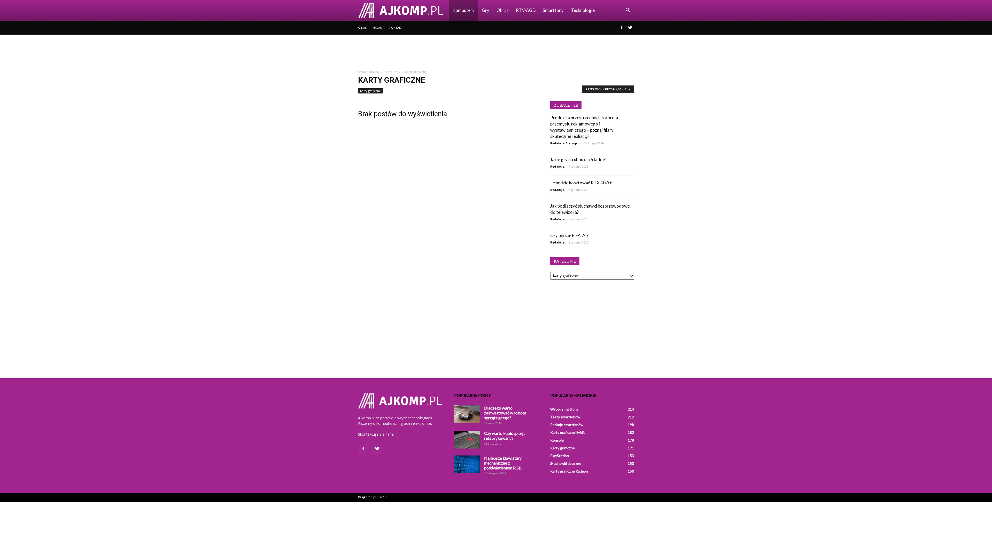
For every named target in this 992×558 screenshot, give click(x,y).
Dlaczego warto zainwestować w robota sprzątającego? (505, 412)
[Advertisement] (496, 52)
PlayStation (559, 455)
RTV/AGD (526, 10)
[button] (628, 10)
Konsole (557, 440)
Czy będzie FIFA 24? (569, 235)
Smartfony (553, 10)
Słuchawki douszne (565, 463)
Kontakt (396, 27)
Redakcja (557, 166)
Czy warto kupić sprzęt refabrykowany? (504, 436)
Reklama (377, 27)
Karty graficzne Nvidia (567, 432)
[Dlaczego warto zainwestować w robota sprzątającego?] (467, 414)
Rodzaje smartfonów (566, 424)
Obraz (503, 10)
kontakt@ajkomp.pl (412, 434)
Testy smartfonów (565, 417)
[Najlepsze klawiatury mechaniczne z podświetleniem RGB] (467, 464)
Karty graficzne (370, 91)
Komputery (463, 10)
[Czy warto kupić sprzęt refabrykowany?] (467, 440)
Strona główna (368, 72)
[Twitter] (630, 28)
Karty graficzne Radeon (569, 471)
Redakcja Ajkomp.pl (565, 143)
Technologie (583, 10)
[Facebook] (621, 28)
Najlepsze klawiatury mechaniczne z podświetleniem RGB (503, 462)
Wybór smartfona (564, 409)
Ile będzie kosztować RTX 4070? (581, 182)
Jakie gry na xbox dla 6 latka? (578, 159)
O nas (362, 27)
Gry (485, 10)
